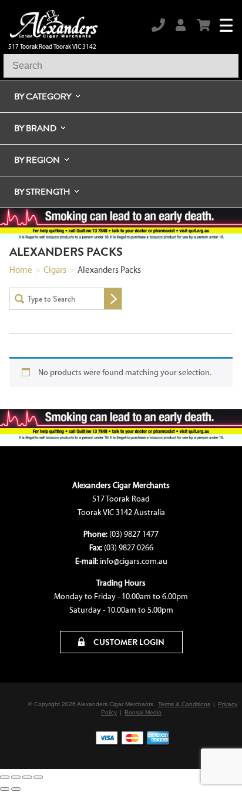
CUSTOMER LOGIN (128, 642)
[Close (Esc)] (38, 777)
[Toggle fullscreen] (16, 777)
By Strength (42, 191)
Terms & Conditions (184, 704)
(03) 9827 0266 (128, 548)
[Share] (27, 777)
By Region (37, 159)
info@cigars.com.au (133, 561)
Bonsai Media (143, 712)
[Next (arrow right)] (16, 789)
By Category (42, 96)
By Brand (35, 128)
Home (20, 270)
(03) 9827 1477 (134, 534)
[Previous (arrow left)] (4, 789)
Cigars (54, 270)
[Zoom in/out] (4, 777)
